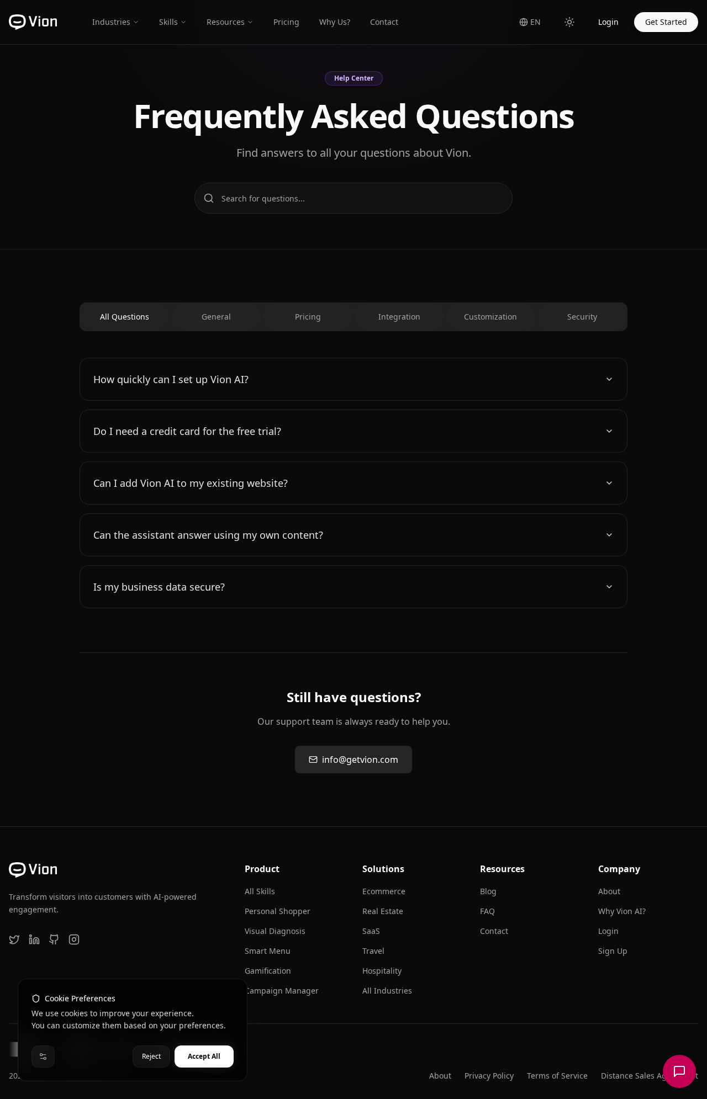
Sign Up (612, 951)
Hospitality (382, 970)
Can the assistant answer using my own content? (208, 534)
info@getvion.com (360, 759)
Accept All (204, 1056)
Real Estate (382, 911)
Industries (111, 22)
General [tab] (216, 316)
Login (608, 22)
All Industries (387, 990)
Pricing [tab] (308, 316)
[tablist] (353, 316)
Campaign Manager (282, 990)
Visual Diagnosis (275, 931)
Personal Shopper (277, 911)
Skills (168, 22)
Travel (373, 951)
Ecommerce (383, 891)
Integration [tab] (399, 316)
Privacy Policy (489, 1075)
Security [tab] (582, 316)
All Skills (260, 891)
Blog (488, 891)
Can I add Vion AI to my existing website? (190, 483)
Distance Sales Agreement (649, 1075)
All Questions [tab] (124, 316)
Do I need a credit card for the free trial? (187, 431)
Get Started (666, 22)
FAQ (487, 911)
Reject (151, 1056)
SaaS (371, 931)
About (609, 891)
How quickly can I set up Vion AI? (171, 379)
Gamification (268, 970)
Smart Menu (268, 951)
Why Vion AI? (622, 911)
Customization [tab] (490, 316)
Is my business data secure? (159, 586)
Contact (494, 931)
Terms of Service (557, 1075)
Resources (226, 22)
